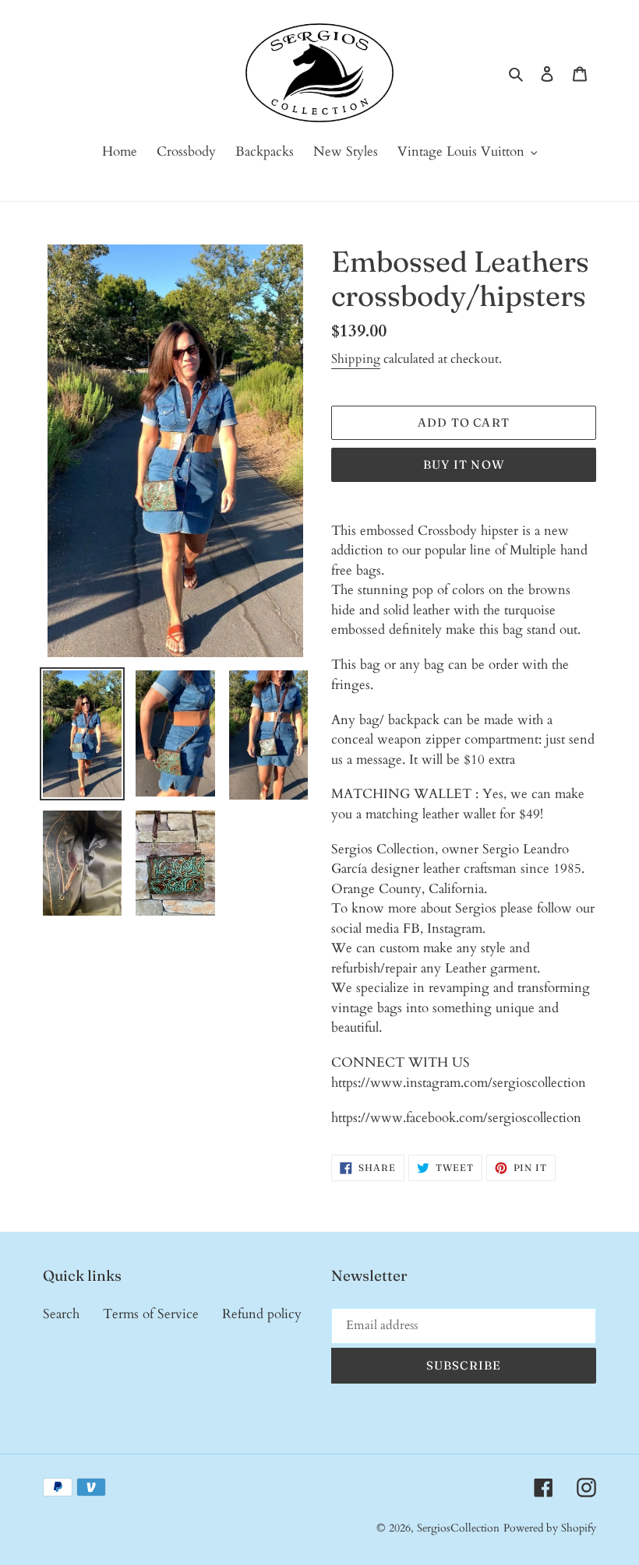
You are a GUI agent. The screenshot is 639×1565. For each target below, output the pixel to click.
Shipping (355, 359)
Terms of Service (151, 1314)
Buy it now (463, 464)
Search (61, 1314)
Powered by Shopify (549, 1528)
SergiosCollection (458, 1528)
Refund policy (262, 1314)
